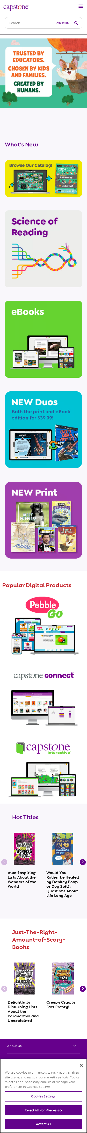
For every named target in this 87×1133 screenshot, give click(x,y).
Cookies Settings (43, 1096)
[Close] (81, 1065)
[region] (43, 1096)
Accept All (43, 1124)
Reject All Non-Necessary (43, 1110)
